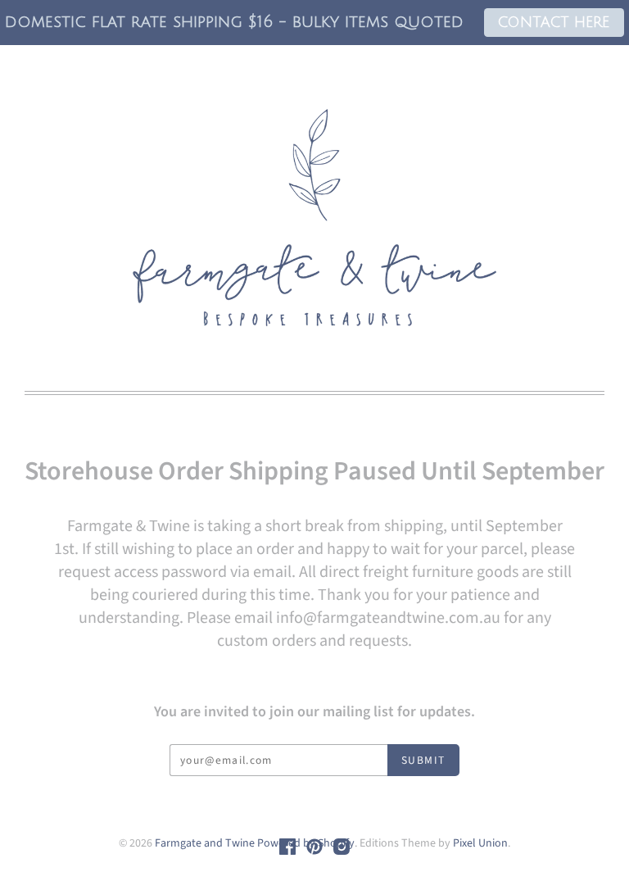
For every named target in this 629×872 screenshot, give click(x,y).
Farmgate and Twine (205, 843)
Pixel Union (480, 843)
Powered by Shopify (306, 843)
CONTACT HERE (553, 22)
